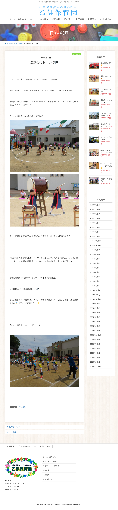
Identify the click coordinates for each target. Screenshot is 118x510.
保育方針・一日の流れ (51, 466)
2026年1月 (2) (95, 236)
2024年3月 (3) (95, 326)
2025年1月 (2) (95, 286)
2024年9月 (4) (95, 304)
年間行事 (46, 470)
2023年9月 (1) (95, 339)
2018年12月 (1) (95, 366)
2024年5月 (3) (95, 317)
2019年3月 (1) (95, 357)
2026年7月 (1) (95, 209)
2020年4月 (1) (95, 353)
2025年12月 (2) (95, 241)
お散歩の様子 (14, 427)
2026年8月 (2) (95, 205)
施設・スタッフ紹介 (50, 461)
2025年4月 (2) (95, 272)
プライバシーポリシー (27, 446)
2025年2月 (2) (95, 281)
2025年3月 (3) (95, 277)
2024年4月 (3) (95, 322)
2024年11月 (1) (95, 295)
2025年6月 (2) (95, 263)
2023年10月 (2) (95, 335)
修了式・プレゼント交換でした (106, 165)
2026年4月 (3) (95, 223)
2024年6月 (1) (95, 313)
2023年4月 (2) (95, 348)
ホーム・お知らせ (49, 457)
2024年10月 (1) (95, 299)
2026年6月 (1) (95, 214)
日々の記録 (76, 54)
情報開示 (10, 446)
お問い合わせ (45, 446)
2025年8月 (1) (95, 254)
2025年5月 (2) (95, 268)
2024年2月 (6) (95, 330)
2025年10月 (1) (95, 245)
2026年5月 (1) (95, 218)
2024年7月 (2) (95, 308)
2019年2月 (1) (95, 362)
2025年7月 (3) (95, 259)
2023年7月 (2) (95, 344)
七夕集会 (13, 432)
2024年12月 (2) (95, 290)
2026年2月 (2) (95, 232)
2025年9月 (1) (95, 250)
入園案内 (46, 475)
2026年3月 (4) (95, 227)
